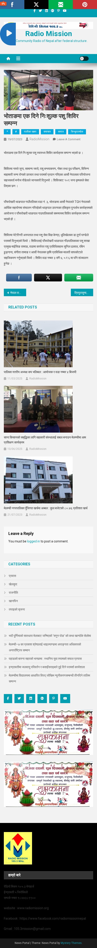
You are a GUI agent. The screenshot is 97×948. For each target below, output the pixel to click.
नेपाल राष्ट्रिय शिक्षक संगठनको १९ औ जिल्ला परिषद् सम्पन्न (18, 293)
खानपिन (13, 601)
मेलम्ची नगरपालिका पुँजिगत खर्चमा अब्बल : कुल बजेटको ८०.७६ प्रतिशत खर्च (46, 508)
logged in (33, 541)
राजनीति (13, 592)
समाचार (47, 131)
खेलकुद (13, 584)
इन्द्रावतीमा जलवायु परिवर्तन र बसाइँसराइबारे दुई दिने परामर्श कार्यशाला (47, 667)
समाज (61, 131)
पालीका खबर (30, 131)
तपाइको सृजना (17, 609)
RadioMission (39, 139)
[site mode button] (84, 58)
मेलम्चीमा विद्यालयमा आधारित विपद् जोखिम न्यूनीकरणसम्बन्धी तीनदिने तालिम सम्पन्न (49, 678)
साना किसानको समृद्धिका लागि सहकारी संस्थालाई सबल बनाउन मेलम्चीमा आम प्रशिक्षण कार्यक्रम (45, 440)
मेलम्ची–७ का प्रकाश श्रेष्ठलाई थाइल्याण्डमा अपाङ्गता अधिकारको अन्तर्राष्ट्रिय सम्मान (45, 647)
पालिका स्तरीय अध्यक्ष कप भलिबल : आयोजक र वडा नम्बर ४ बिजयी (40, 372)
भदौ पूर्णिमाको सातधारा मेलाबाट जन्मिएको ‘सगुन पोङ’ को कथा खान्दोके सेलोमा (50, 636)
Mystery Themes (71, 943)
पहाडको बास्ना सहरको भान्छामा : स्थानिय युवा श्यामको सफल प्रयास (45, 658)
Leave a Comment (69, 139)
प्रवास (12, 576)
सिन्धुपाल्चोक (77, 131)
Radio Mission (48, 33)
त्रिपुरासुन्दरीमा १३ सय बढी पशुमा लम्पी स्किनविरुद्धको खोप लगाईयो (83, 293)
